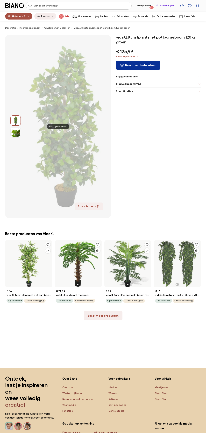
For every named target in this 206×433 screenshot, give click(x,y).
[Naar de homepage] (14, 6)
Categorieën (19, 16)
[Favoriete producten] (189, 5)
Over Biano (69, 378)
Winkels (113, 393)
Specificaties (124, 91)
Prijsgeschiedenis (127, 76)
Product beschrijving (128, 83)
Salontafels (123, 16)
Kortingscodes (144, 6)
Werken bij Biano (72, 393)
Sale (67, 16)
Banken (104, 16)
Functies (67, 410)
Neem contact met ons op (78, 399)
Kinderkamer (85, 16)
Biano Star (161, 399)
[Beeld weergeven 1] (15, 120)
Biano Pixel (161, 393)
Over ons (67, 387)
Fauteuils (143, 16)
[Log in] (197, 5)
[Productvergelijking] (182, 5)
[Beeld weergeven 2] (15, 132)
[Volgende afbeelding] (49, 263)
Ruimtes (45, 16)
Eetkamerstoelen (166, 16)
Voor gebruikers (119, 378)
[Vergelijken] (47, 250)
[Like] (47, 244)
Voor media (69, 405)
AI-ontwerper (166, 5)
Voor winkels (163, 378)
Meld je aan (162, 387)
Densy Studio (116, 410)
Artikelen (113, 399)
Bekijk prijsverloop (125, 56)
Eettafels (189, 16)
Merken (113, 387)
